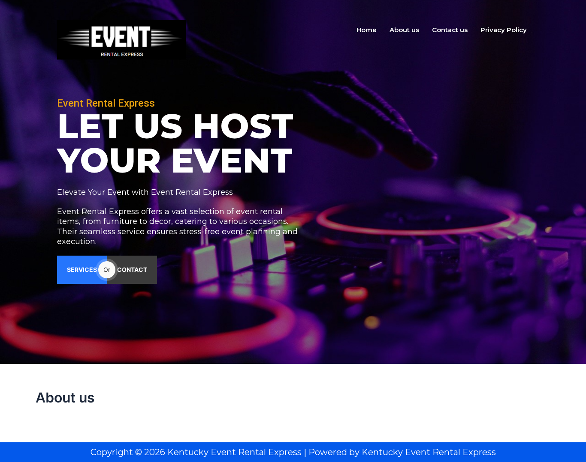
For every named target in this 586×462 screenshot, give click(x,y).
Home (366, 30)
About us (404, 30)
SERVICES (82, 269)
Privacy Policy (503, 30)
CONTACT (132, 269)
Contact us (450, 30)
